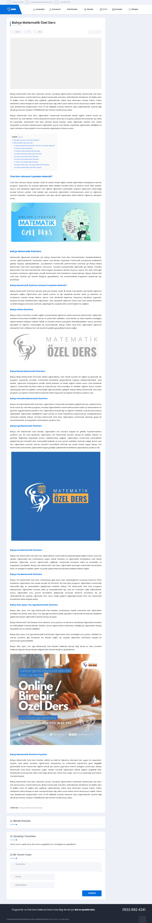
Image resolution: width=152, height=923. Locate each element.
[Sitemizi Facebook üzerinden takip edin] (134, 2)
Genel (21, 25)
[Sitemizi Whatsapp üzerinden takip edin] (143, 2)
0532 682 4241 (65, 2)
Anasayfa (15, 25)
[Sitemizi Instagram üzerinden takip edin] (140, 2)
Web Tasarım (53, 919)
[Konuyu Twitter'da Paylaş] (95, 32)
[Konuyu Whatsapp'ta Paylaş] (98, 32)
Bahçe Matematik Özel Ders (31, 808)
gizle (20, 137)
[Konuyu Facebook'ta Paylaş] (92, 32)
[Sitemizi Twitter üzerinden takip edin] (137, 2)
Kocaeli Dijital (64, 919)
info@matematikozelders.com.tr (42, 2)
